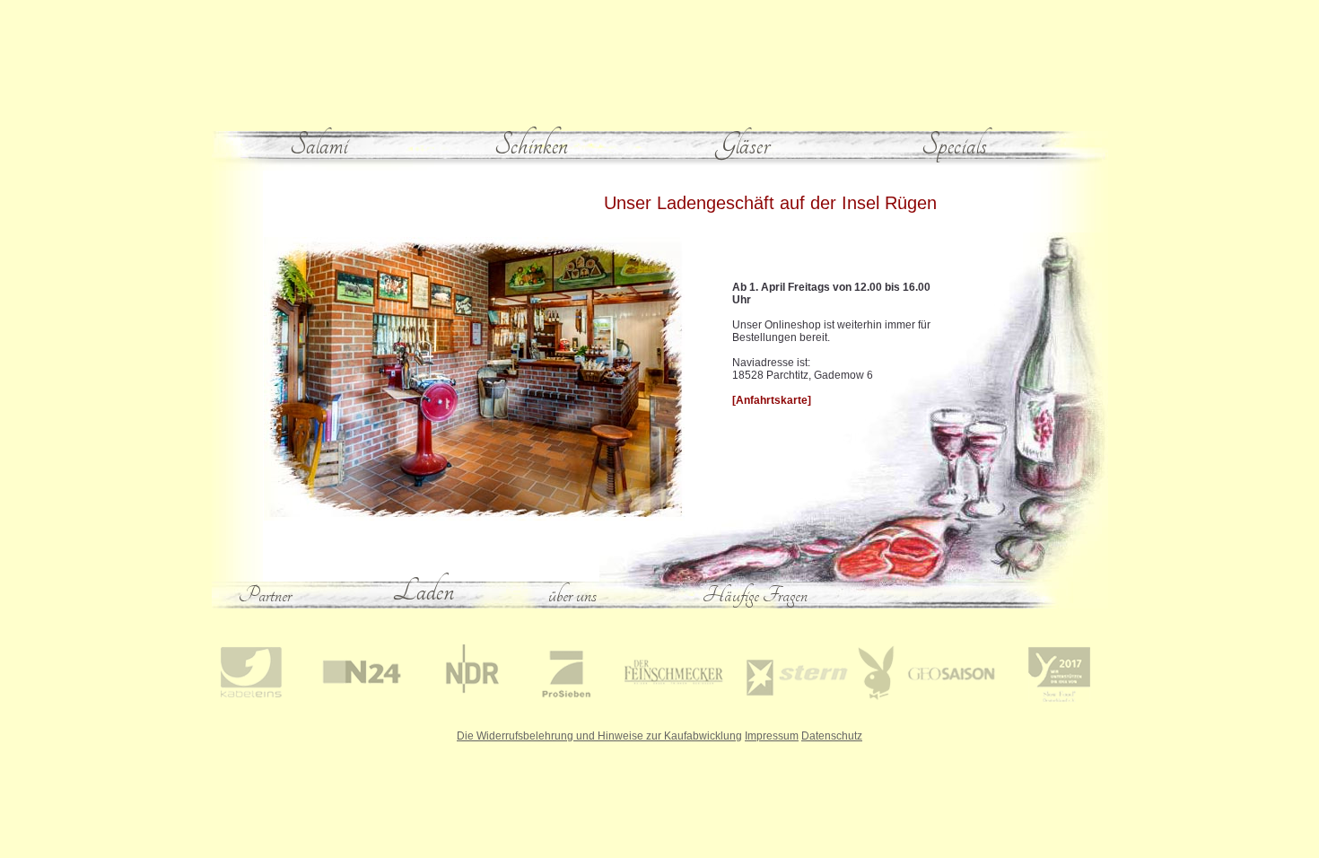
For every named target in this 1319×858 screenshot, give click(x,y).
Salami (319, 144)
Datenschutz (831, 736)
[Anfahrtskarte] (771, 400)
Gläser (742, 144)
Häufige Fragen (755, 595)
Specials (954, 144)
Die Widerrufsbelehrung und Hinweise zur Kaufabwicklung (599, 736)
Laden (423, 590)
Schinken (531, 144)
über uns (572, 595)
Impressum (772, 736)
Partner (265, 595)
